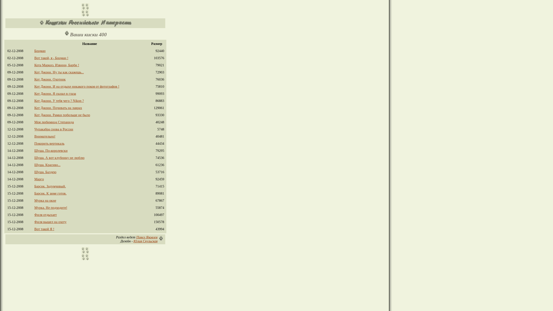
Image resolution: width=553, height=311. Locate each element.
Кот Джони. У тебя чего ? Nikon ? (59, 101)
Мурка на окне (45, 200)
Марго (39, 179)
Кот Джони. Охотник (50, 79)
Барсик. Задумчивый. (50, 186)
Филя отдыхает (45, 215)
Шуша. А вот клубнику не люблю (59, 158)
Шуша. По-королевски (51, 150)
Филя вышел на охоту (50, 222)
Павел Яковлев (146, 237)
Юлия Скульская (145, 241)
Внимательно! (44, 136)
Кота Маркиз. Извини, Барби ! (56, 65)
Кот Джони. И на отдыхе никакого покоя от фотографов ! (76, 86)
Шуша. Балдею (45, 172)
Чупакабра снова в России (53, 129)
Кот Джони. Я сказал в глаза (55, 93)
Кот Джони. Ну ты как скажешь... (59, 72)
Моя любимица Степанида (54, 122)
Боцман (40, 51)
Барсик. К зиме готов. (50, 193)
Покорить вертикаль (49, 143)
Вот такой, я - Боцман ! (51, 58)
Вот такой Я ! (44, 229)
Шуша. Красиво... (47, 165)
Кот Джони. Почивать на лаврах (58, 108)
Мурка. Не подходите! (50, 207)
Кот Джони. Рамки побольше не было (62, 115)
